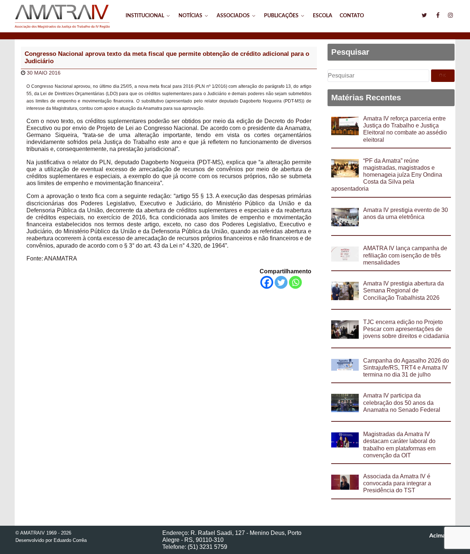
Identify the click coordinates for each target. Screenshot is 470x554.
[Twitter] (281, 282)
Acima (438, 536)
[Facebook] (266, 282)
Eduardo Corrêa (70, 540)
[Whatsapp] (295, 282)
